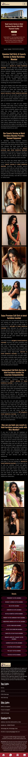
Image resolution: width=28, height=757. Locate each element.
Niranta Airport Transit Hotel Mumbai (14, 638)
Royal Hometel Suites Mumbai (14, 613)
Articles (3, 691)
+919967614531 (11, 725)
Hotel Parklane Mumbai (14, 625)
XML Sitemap (4, 697)
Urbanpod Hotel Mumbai (14, 610)
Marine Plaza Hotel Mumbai (14, 643)
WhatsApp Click (13, 728)
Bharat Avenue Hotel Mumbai (14, 602)
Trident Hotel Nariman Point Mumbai (14, 617)
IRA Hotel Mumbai (14, 606)
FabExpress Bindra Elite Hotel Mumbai (14, 621)
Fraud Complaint (5, 710)
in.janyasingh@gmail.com (13, 732)
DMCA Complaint (5, 706)
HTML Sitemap (5, 694)
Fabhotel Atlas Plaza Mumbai (14, 633)
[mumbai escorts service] (6, 4)
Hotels (9, 49)
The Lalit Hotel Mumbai (14, 651)
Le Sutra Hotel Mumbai (14, 647)
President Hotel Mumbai (14, 598)
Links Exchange (5, 713)
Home (5, 49)
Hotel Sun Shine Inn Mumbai (14, 629)
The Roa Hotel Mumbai (14, 655)
